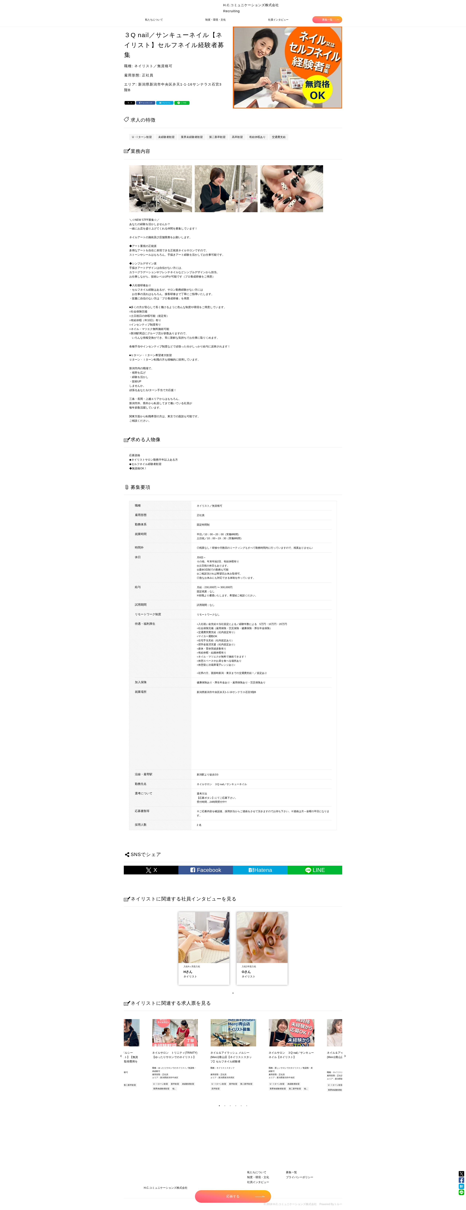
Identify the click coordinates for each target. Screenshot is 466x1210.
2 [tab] (225, 1106)
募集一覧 (327, 19)
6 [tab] (246, 1106)
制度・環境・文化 (215, 19)
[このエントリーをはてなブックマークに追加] (461, 1186)
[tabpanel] (204, 947)
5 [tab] (241, 1106)
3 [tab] (230, 1106)
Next (345, 1056)
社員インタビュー (278, 19)
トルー (338, 1204)
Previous (121, 1056)
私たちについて (154, 19)
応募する (233, 1196)
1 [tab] (233, 993)
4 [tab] (236, 1106)
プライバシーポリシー (299, 1177)
